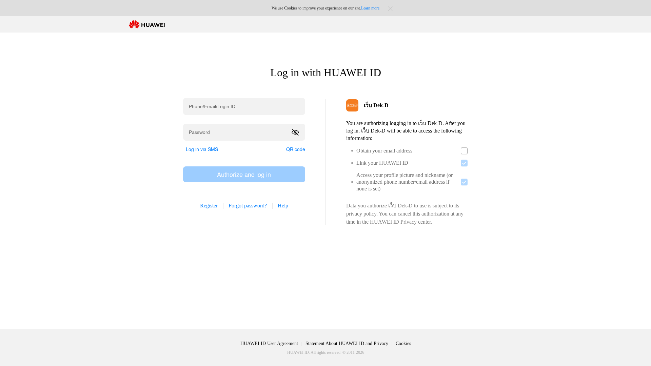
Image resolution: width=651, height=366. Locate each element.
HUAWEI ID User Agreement (269, 343)
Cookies (403, 343)
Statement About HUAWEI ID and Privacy (346, 343)
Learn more (370, 8)
